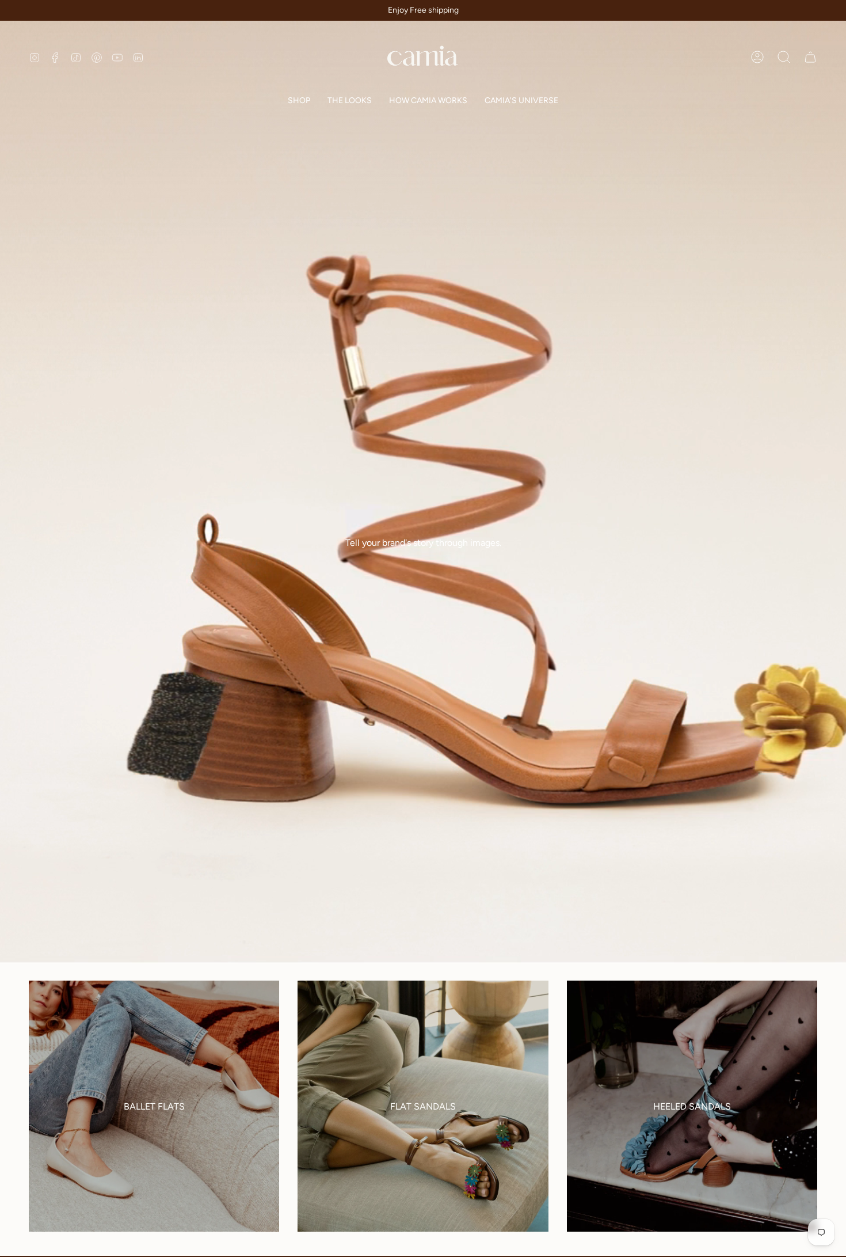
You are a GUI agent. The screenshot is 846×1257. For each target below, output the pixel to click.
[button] (299, 102)
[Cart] (810, 57)
